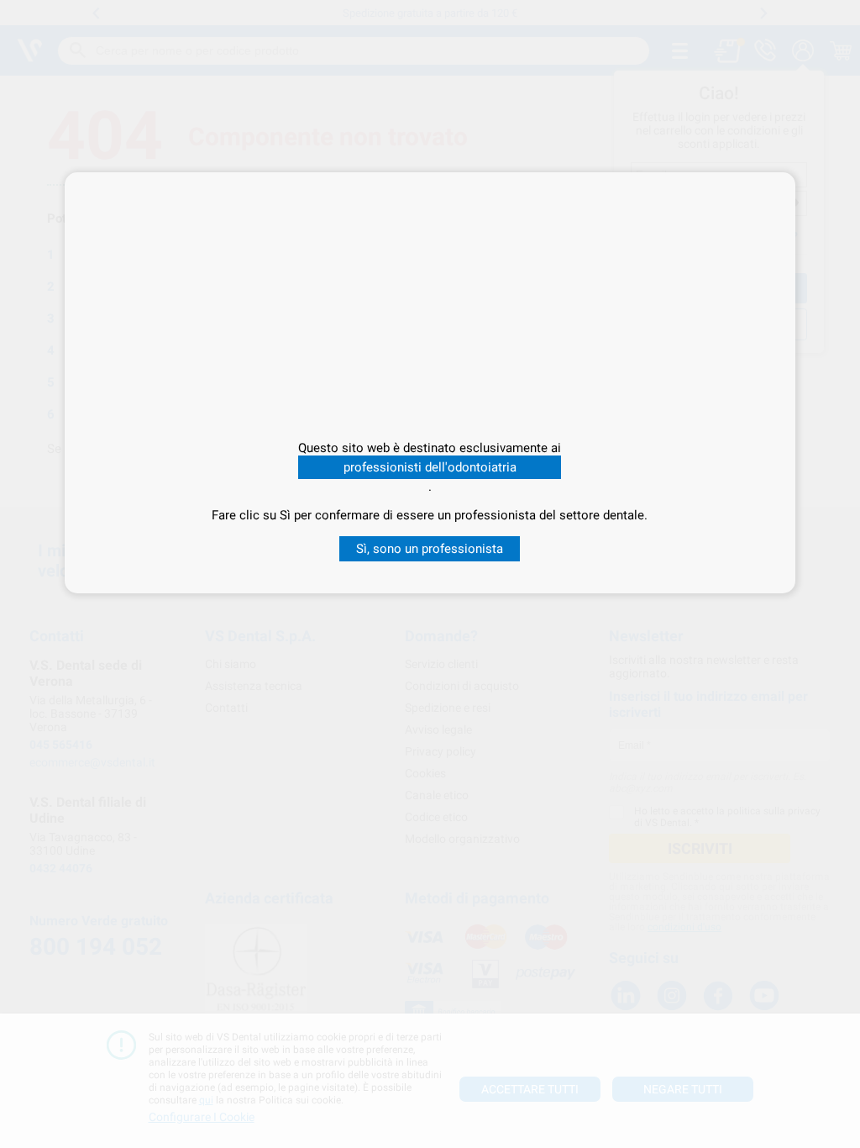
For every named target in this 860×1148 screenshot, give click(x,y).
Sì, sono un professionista (429, 548)
